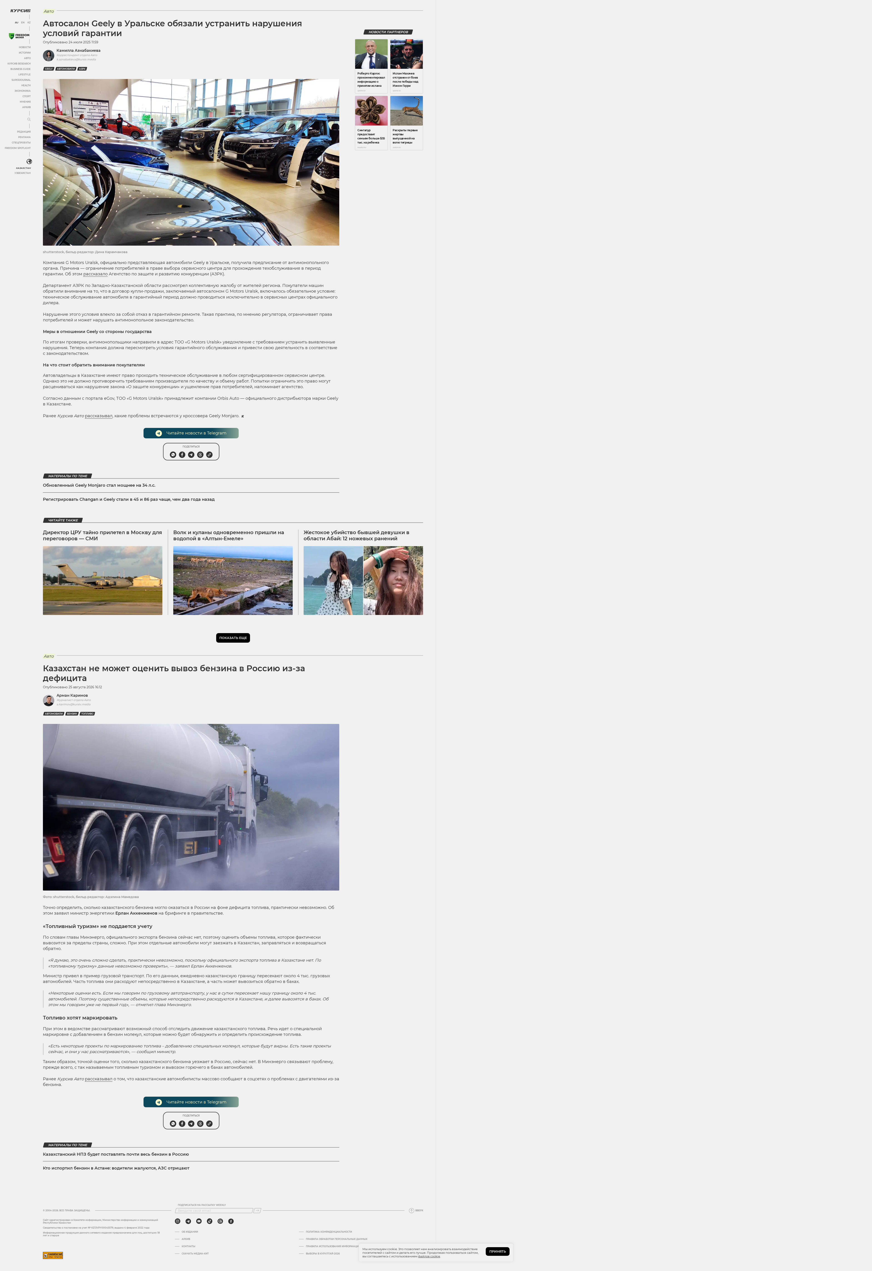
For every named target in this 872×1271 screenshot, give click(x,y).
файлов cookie (429, 1256)
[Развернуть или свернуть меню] (29, 119)
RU (16, 22)
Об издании (190, 1232)
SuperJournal (21, 80)
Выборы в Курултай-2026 (323, 1253)
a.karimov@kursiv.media (73, 704)
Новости (25, 47)
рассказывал (98, 415)
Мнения (25, 101)
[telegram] (188, 1221)
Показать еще (233, 638)
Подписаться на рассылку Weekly (202, 1205)
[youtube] (199, 1221)
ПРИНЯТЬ (497, 1251)
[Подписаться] (257, 1210)
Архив (26, 107)
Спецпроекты (21, 142)
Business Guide (20, 69)
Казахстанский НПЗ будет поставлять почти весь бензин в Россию (116, 1154)
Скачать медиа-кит (195, 1253)
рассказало (95, 273)
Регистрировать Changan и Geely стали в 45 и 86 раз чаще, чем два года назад (129, 499)
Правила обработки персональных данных (336, 1239)
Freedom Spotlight (18, 148)
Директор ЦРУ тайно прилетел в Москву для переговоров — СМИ (102, 535)
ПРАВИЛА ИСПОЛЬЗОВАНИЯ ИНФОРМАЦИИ (333, 1246)
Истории (25, 52)
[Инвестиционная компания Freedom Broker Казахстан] (19, 36)
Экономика (23, 90)
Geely (49, 68)
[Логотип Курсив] (20, 10)
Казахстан (23, 168)
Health (26, 85)
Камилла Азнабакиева (79, 50)
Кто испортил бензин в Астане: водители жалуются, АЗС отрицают (116, 1168)
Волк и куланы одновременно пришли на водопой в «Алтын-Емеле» (228, 535)
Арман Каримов (72, 695)
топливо (87, 713)
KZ (29, 22)
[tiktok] (209, 1221)
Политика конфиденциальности (329, 1232)
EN (23, 22)
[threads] (220, 1221)
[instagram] (177, 1221)
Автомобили (66, 68)
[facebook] (231, 1221)
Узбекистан (23, 173)
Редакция (24, 131)
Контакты (188, 1246)
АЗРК (82, 68)
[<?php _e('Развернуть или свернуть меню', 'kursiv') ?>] (29, 162)
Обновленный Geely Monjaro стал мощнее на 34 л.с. (99, 485)
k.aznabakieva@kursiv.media (76, 59)
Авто (27, 58)
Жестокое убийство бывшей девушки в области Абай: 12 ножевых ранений (356, 535)
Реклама (24, 137)
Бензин (72, 713)
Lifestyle (24, 74)
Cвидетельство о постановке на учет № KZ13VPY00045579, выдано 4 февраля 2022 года (96, 1227)
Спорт (26, 96)
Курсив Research (19, 63)
